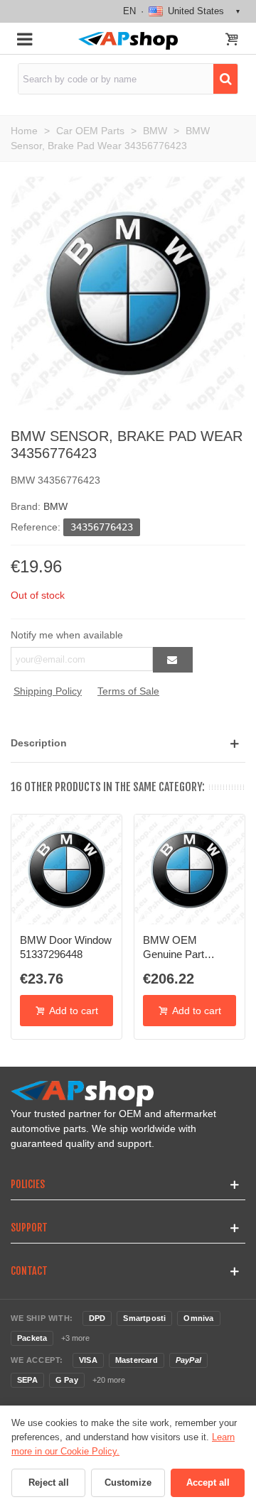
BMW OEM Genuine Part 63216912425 (174, 948)
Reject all (48, 1482)
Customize (128, 1482)
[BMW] (128, 292)
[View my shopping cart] (231, 40)
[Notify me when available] (173, 660)
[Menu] (24, 38)
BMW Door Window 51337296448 (66, 947)
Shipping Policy (48, 691)
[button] (128, 743)
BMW (55, 506)
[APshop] (127, 41)
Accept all (208, 1482)
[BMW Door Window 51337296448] (66, 870)
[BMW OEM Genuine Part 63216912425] (189, 870)
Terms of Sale (128, 691)
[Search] (225, 79)
